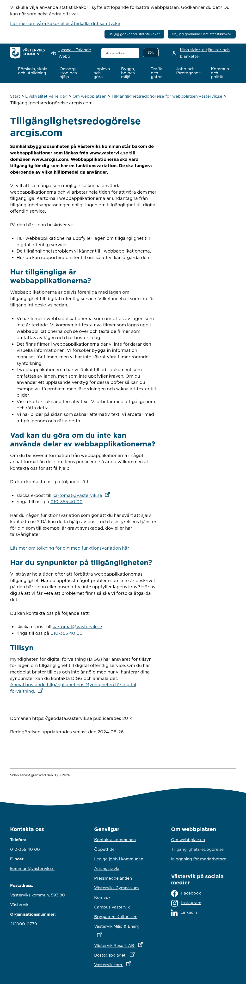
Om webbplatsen (89, 96)
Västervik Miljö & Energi (123, 926)
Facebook (191, 893)
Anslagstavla (106, 868)
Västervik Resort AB (123, 945)
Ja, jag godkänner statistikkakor (134, 34)
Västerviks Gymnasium (116, 887)
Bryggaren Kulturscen (115, 916)
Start (15, 96)
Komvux (102, 897)
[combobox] (120, 53)
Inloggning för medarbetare (198, 859)
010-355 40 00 (66, 501)
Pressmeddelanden (113, 878)
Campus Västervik (112, 907)
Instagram (191, 902)
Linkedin (189, 912)
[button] (34, 71)
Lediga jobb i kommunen (118, 859)
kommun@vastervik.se (32, 868)
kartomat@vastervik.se (83, 495)
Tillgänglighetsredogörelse (197, 849)
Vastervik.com (123, 964)
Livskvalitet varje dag (46, 96)
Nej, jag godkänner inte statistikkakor (201, 34)
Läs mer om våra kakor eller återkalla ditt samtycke (65, 23)
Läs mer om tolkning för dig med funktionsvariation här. (69, 548)
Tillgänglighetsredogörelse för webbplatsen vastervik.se (166, 96)
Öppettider (105, 849)
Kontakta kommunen (115, 839)
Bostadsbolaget (123, 955)
